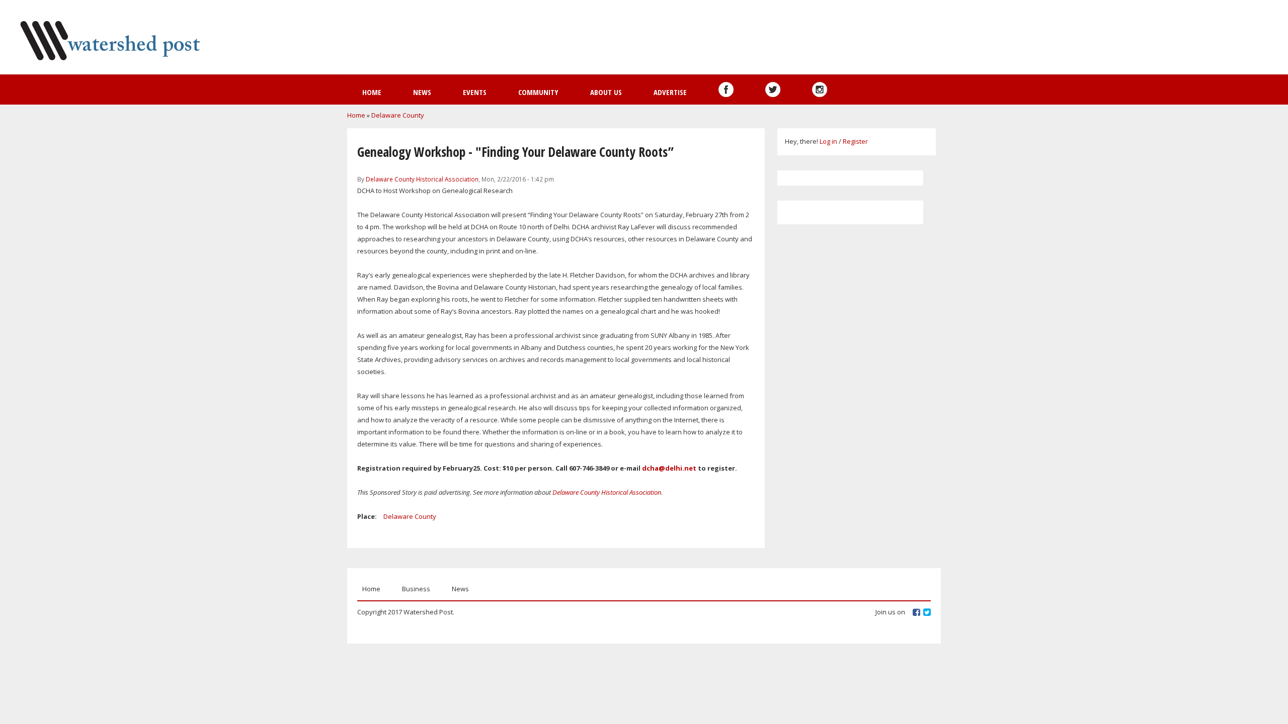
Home (371, 92)
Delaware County (397, 115)
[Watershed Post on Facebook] (726, 89)
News (422, 92)
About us (606, 92)
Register (855, 141)
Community (538, 92)
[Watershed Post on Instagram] (819, 89)
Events (475, 92)
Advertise (670, 92)
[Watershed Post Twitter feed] (772, 89)
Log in (828, 141)
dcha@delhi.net (669, 468)
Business (416, 588)
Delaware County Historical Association (422, 179)
